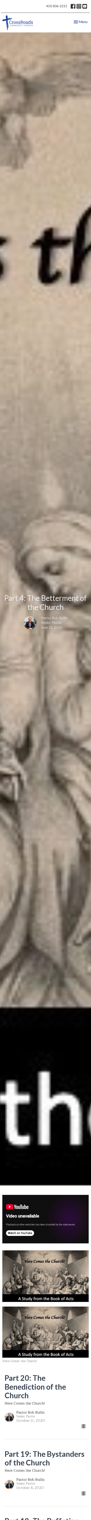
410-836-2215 (56, 6)
